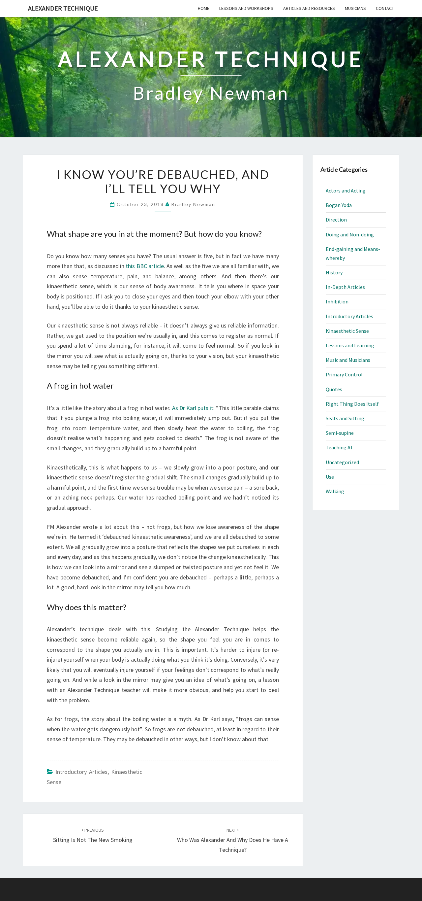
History (334, 272)
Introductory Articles (81, 772)
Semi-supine (340, 433)
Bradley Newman (193, 204)
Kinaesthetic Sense (347, 331)
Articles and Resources (309, 8)
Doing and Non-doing (350, 234)
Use (330, 476)
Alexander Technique (63, 8)
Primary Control (344, 374)
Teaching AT (339, 447)
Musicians (355, 8)
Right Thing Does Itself (352, 403)
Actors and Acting (346, 190)
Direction (336, 219)
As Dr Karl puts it (193, 408)
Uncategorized (342, 462)
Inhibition (337, 301)
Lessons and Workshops (246, 8)
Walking (335, 491)
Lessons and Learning (350, 345)
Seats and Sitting (345, 418)
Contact (385, 8)
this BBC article (145, 266)
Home (203, 8)
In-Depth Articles (345, 287)
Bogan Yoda (339, 205)
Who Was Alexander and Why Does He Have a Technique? (232, 840)
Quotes (334, 389)
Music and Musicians (348, 360)
